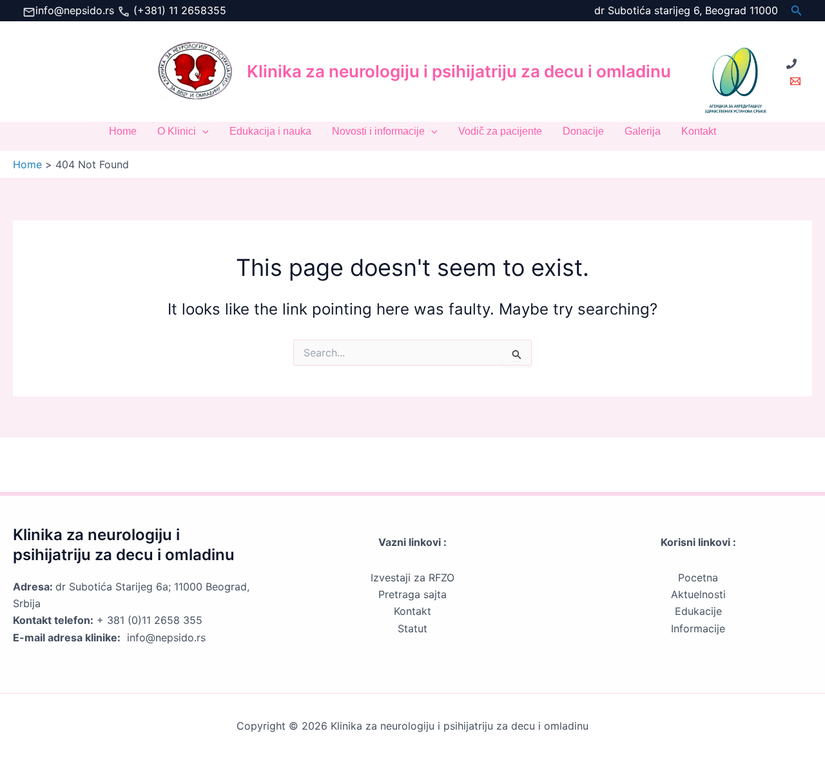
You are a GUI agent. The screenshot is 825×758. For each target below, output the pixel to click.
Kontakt (698, 131)
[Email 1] (795, 81)
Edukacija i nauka (270, 131)
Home (123, 131)
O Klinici (176, 131)
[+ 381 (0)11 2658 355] (791, 64)
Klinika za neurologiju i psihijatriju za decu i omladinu (459, 71)
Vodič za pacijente (500, 131)
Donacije (583, 131)
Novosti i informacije (378, 131)
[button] (796, 11)
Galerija (643, 131)
